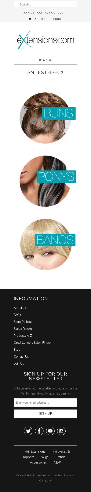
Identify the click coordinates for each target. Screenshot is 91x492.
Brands (60, 457)
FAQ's (18, 314)
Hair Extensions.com (39, 475)
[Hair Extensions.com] (45, 40)
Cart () (38, 19)
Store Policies (23, 321)
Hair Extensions (35, 451)
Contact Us (46, 12)
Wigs (44, 457)
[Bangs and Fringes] (45, 245)
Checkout (55, 19)
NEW (57, 462)
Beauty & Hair (66, 475)
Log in (63, 12)
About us (20, 308)
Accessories (38, 462)
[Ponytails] (45, 182)
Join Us (28, 12)
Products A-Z (23, 335)
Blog (17, 349)
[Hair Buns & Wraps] (45, 118)
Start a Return (23, 328)
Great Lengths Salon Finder (32, 342)
